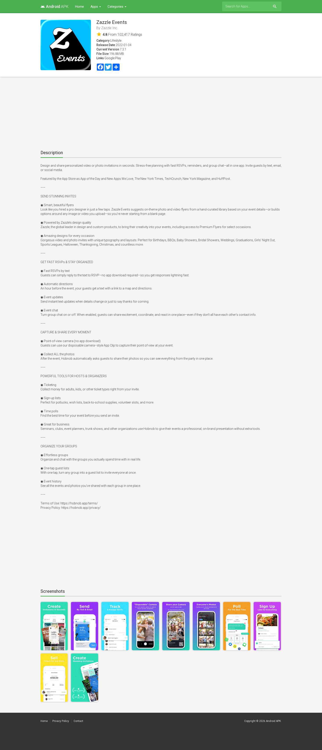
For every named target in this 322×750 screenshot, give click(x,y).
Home (79, 7)
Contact (78, 721)
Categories (116, 7)
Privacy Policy (60, 721)
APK (55, 6)
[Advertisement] (161, 112)
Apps (94, 7)
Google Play (112, 58)
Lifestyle (115, 40)
